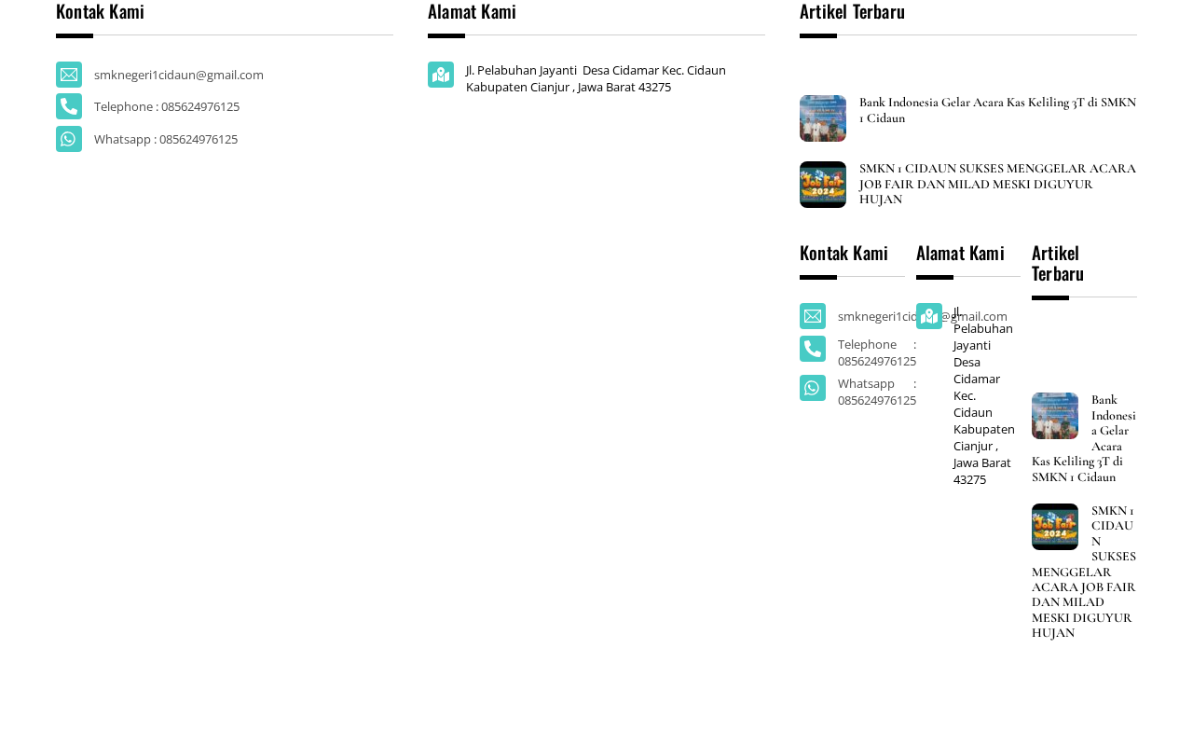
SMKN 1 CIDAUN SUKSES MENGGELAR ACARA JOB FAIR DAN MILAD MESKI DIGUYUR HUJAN (997, 184)
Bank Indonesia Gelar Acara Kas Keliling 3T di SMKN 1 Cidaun (997, 110)
